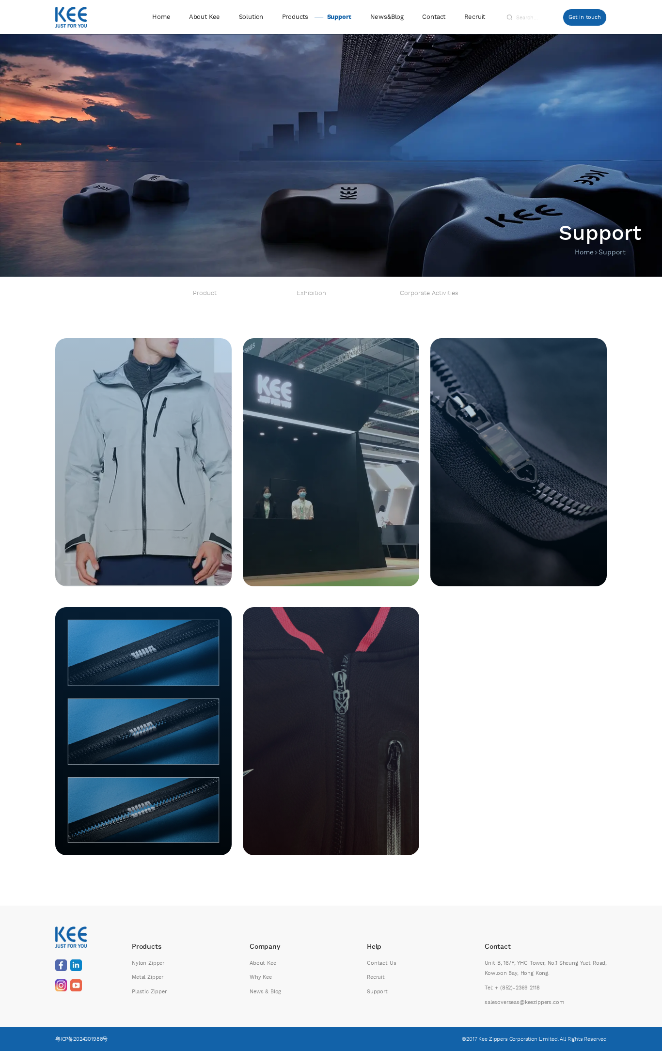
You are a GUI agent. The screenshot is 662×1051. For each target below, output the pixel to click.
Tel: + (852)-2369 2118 (512, 987)
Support (339, 17)
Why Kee (261, 977)
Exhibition (311, 294)
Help (374, 946)
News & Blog (265, 991)
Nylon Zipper (148, 963)
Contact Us (381, 963)
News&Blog (387, 17)
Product (205, 294)
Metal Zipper (147, 977)
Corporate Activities (429, 294)
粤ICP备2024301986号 (81, 1039)
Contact (433, 17)
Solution (251, 17)
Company (265, 946)
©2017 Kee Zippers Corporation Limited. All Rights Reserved (534, 1039)
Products (295, 17)
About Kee (204, 17)
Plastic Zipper (149, 991)
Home (161, 17)
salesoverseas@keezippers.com (524, 1002)
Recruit (474, 17)
